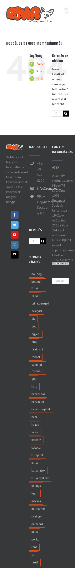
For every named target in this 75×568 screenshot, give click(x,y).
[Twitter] (15, 225)
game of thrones (36, 368)
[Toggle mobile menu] (66, 8)
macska (36, 501)
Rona (39, 71)
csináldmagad (40, 303)
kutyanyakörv (40, 478)
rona (34, 547)
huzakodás (38, 394)
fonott (35, 357)
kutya (35, 463)
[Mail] (15, 255)
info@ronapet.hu (41, 188)
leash (34, 493)
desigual (36, 311)
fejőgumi (37, 349)
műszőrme (38, 509)
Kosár (39, 78)
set (33, 555)
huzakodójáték (41, 409)
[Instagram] (15, 245)
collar (35, 296)
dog (33, 326)
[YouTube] (15, 235)
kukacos (36, 447)
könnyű (36, 486)
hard (34, 386)
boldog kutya (36, 285)
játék (34, 432)
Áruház (40, 64)
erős (34, 342)
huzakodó (37, 402)
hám (34, 417)
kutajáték (37, 455)
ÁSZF (56, 167)
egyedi (35, 334)
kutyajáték (38, 470)
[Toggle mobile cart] (67, 13)
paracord (37, 524)
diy (33, 319)
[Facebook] (15, 215)
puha (34, 532)
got (33, 379)
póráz (35, 539)
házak (35, 424)
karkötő (36, 440)
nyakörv (36, 516)
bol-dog (36, 274)
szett (34, 562)
